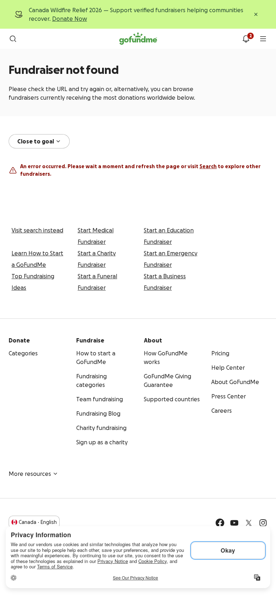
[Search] (13, 39)
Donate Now (69, 18)
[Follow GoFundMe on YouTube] (234, 523)
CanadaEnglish (38, 522)
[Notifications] (246, 39)
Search (208, 166)
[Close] (256, 14)
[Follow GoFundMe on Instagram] (263, 523)
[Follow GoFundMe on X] (249, 523)
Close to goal (35, 141)
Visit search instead (37, 230)
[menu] (263, 39)
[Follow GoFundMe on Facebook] (220, 523)
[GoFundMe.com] (138, 38)
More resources (30, 473)
